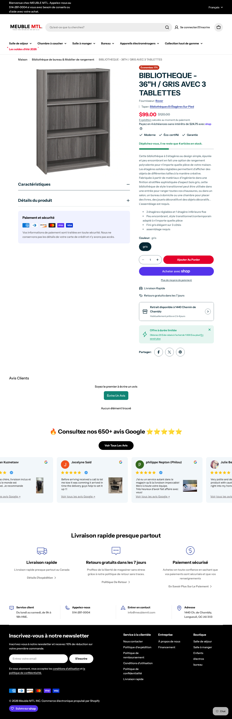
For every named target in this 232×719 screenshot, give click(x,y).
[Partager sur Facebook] (158, 352)
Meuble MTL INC (29, 701)
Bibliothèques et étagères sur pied (172, 106)
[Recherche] (167, 27)
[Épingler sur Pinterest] (180, 352)
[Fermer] (209, 329)
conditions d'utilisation (66, 668)
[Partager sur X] (169, 352)
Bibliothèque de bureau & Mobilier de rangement (63, 59)
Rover (159, 101)
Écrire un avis (116, 395)
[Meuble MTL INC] (75, 480)
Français (214, 7)
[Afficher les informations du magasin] (208, 311)
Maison (22, 59)
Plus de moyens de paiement (176, 280)
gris (145, 246)
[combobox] (108, 27)
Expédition (145, 119)
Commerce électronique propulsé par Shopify (71, 701)
